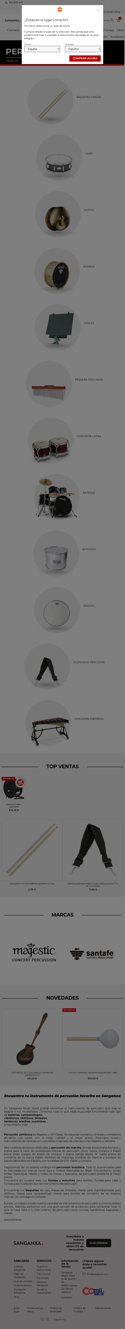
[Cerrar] (98, 10)
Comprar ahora (85, 58)
